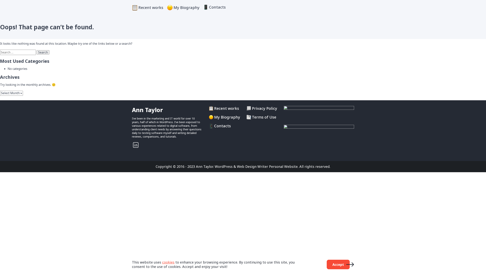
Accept (338, 264)
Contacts (217, 7)
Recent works (150, 7)
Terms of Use (264, 117)
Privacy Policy (264, 108)
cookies (168, 262)
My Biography (187, 7)
